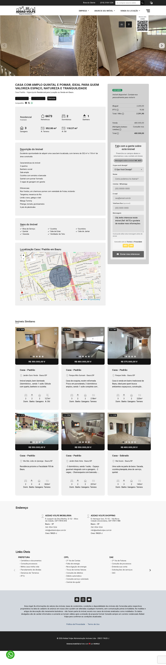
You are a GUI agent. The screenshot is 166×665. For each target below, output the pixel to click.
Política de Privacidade (75, 624)
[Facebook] (76, 599)
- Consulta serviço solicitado (77, 579)
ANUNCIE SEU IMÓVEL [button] (104, 11)
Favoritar (23, 98)
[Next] (54, 342)
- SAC (113, 573)
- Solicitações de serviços (121, 570)
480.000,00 (139, 123)
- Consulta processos (28, 564)
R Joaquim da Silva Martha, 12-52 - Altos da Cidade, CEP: (61, 520)
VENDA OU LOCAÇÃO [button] (129, 11)
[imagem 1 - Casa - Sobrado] (129, 428)
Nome (115, 174)
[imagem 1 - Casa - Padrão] (36, 343)
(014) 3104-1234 (106, 3)
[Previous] (19, 342)
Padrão (22, 92)
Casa (17, 92)
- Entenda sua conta (119, 567)
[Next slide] (162, 46)
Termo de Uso (94, 624)
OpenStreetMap (95, 299)
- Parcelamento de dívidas (30, 570)
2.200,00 (140, 106)
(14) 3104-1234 (51, 527)
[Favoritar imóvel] (55, 329)
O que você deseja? (120, 165)
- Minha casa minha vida (29, 567)
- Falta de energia (72, 564)
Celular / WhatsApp (120, 184)
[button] (151, 2)
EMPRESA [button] (83, 11)
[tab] (122, 24)
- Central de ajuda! (72, 582)
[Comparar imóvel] (55, 333)
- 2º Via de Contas (72, 561)
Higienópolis (31, 92)
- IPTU (22, 576)
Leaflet (84, 299)
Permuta (51, 98)
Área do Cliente (89, 3)
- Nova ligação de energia (75, 567)
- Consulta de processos (121, 564)
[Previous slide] (4, 46)
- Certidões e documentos (30, 561)
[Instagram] (83, 599)
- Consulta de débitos (74, 573)
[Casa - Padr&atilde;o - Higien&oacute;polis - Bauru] (27, 11)
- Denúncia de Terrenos (29, 573)
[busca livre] (142, 3)
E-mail (115, 194)
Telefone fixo (121, 203)
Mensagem (117, 213)
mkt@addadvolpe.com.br (55, 530)
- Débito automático (73, 576)
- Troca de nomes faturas (75, 570)
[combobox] (128, 169)
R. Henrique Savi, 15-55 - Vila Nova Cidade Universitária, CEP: (105, 520)
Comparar (39, 98)
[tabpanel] (83, 45)
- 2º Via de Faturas (118, 561)
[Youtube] (89, 599)
